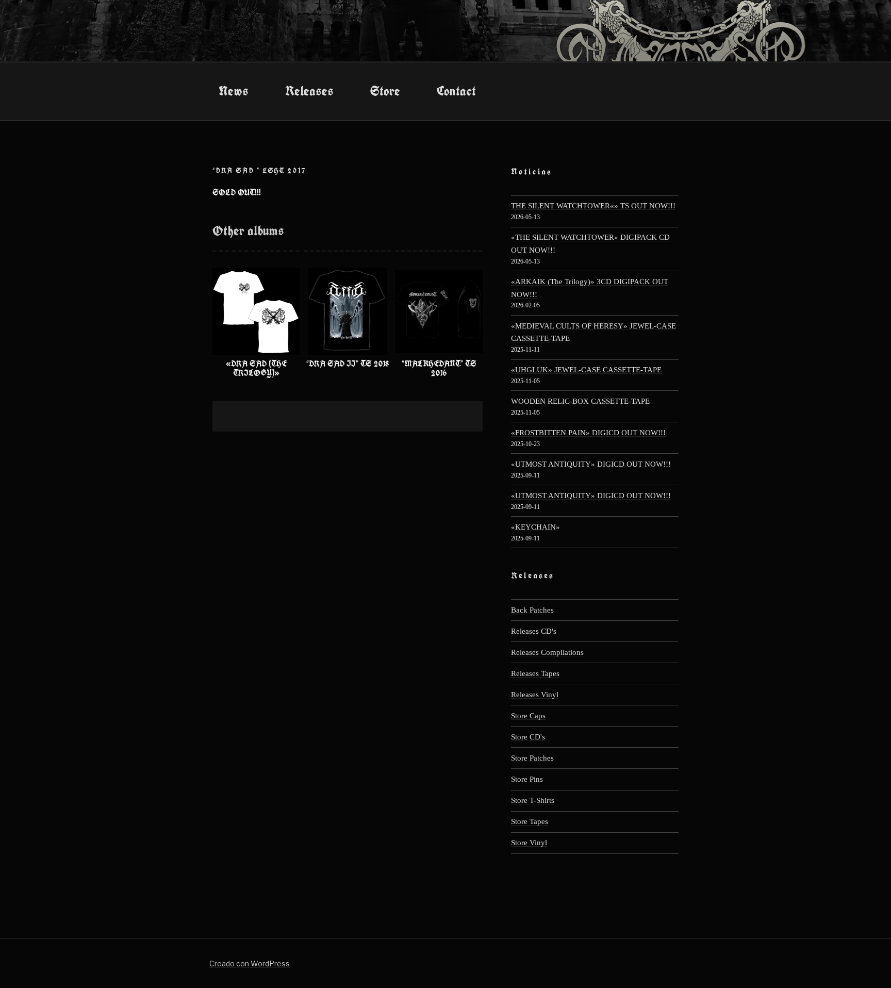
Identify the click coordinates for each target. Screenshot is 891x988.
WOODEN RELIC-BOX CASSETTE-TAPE (580, 401)
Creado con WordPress (249, 963)
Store (385, 91)
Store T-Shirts (532, 800)
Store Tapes (529, 821)
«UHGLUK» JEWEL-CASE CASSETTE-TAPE (586, 369)
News (234, 91)
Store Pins (527, 779)
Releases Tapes (535, 673)
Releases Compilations (547, 652)
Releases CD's (533, 631)
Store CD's (528, 736)
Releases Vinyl (534, 694)
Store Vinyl (529, 842)
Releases (309, 91)
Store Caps (528, 715)
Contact (456, 91)
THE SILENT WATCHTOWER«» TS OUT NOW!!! (593, 205)
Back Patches (532, 609)
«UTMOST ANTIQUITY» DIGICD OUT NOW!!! (591, 463)
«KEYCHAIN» (535, 526)
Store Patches (532, 757)
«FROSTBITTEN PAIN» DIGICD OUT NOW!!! (588, 432)
